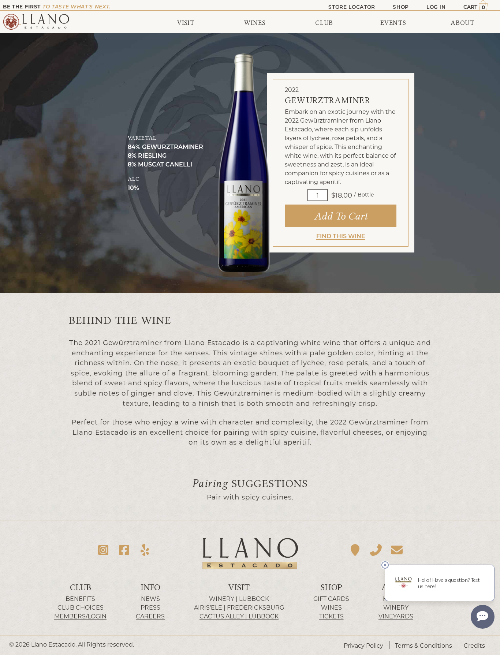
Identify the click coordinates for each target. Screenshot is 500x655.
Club (80, 587)
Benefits (80, 598)
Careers (150, 616)
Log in (436, 7)
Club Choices (80, 607)
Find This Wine (340, 236)
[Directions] (355, 550)
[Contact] (396, 550)
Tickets (331, 616)
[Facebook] (124, 550)
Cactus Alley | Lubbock (239, 616)
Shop (331, 587)
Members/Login (80, 616)
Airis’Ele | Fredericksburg (239, 607)
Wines (331, 607)
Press (150, 607)
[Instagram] (103, 550)
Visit (239, 587)
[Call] (376, 550)
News (150, 598)
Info (150, 587)
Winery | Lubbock (239, 598)
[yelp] (144, 550)
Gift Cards (331, 598)
